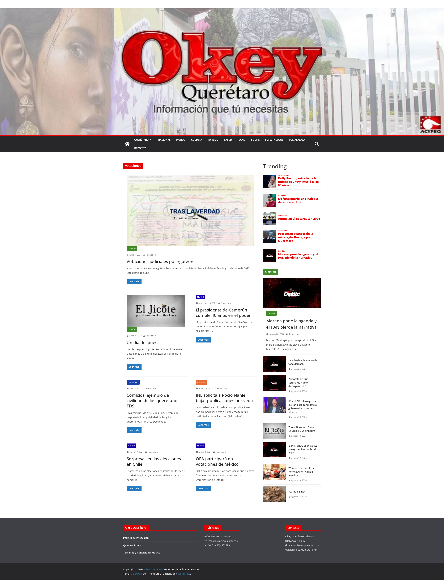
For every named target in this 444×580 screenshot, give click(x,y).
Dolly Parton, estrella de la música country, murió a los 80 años (298, 182)
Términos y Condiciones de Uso (141, 552)
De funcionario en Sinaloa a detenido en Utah (298, 200)
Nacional (164, 139)
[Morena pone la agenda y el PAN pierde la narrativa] (292, 293)
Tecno (241, 139)
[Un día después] (156, 311)
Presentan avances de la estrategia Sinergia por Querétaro (295, 237)
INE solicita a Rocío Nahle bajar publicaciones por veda (224, 397)
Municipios (282, 215)
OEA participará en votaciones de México (217, 461)
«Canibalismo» (296, 491)
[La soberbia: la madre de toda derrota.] (274, 364)
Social (255, 139)
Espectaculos (274, 139)
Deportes (140, 148)
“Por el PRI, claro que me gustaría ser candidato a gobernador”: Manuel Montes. (302, 406)
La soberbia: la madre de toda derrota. (302, 362)
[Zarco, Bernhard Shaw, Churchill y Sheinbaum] (274, 431)
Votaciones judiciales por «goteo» (160, 261)
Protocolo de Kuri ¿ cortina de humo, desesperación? (299, 382)
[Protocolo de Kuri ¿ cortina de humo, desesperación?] (274, 385)
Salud (228, 139)
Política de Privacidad (136, 537)
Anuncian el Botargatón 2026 (299, 218)
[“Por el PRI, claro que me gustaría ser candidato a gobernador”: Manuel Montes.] (274, 409)
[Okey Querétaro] (222, 11)
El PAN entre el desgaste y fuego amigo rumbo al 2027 (302, 449)
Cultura (196, 139)
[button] (150, 139)
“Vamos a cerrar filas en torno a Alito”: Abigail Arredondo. (302, 471)
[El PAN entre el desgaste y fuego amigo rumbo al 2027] (274, 452)
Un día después (142, 342)
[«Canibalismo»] (274, 494)
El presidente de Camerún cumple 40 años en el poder (223, 312)
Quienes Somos (132, 545)
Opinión (132, 248)
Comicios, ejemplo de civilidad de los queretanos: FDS (154, 400)
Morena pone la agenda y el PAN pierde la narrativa (298, 255)
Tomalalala (297, 139)
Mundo (181, 139)
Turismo (213, 139)
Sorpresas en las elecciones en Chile (154, 461)
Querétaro (141, 139)
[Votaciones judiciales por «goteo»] (190, 210)
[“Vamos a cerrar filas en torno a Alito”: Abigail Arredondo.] (274, 474)
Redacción (151, 254)
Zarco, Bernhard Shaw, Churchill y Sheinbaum (301, 428)
